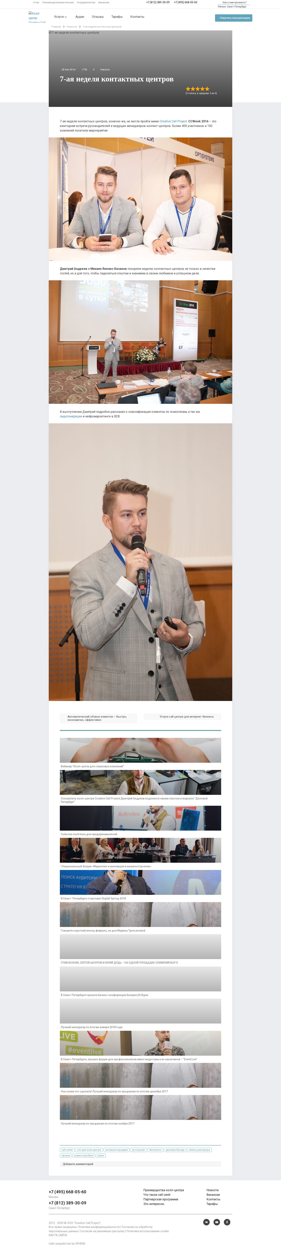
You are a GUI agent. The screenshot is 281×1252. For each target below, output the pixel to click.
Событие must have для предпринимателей (89, 834)
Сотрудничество (86, 2)
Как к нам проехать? (234, 2)
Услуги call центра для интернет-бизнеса (187, 716)
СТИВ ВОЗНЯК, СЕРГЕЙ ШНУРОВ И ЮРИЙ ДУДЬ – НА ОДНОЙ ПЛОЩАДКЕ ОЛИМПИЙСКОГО (119, 962)
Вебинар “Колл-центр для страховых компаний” (92, 766)
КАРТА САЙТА (58, 1235)
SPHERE (80, 1243)
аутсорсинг (138, 1149)
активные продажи (116, 1149)
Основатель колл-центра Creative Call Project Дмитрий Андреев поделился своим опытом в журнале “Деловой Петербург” (134, 800)
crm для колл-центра (89, 1149)
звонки (66, 1155)
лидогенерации (71, 416)
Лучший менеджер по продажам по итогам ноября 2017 (97, 1123)
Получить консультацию (235, 17)
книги (101, 1155)
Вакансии (103, 2)
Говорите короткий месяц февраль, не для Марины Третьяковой (103, 930)
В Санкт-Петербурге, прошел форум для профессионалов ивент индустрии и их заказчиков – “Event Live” (129, 1059)
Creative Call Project (173, 121)
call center (67, 1149)
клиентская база (83, 1155)
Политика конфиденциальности (99, 1227)
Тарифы (117, 17)
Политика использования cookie (148, 1231)
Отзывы (98, 17)
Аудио (80, 17)
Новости (105, 69)
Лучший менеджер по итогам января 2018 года (92, 1027)
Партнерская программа (160, 1199)
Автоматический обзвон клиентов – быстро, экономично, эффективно (97, 718)
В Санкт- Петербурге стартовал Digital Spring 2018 (93, 898)
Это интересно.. (154, 1204)
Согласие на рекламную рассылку (102, 1231)
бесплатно (155, 1149)
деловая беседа (175, 1149)
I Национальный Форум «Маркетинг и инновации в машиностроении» (106, 866)
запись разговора (199, 1149)
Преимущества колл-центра (163, 1190)
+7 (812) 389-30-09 (158, 2)
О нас (36, 2)
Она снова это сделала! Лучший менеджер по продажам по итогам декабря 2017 (114, 1091)
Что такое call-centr (157, 1195)
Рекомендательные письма (58, 2)
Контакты (137, 17)
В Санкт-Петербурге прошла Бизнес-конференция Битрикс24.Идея (104, 995)
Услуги (59, 17)
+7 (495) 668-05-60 (185, 2)
